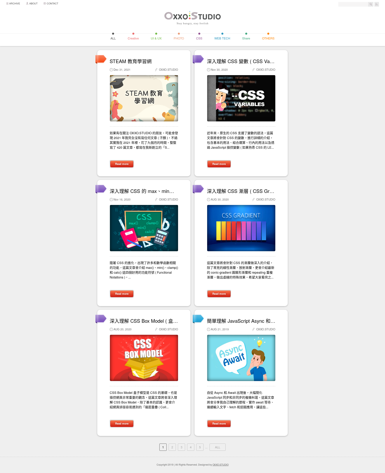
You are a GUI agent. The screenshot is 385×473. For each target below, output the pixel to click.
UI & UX (156, 38)
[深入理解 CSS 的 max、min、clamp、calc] (143, 228)
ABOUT (33, 3)
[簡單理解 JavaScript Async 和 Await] (241, 358)
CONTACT (52, 3)
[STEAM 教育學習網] (143, 98)
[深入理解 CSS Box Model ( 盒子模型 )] (143, 358)
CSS (199, 38)
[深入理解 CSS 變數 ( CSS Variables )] (241, 98)
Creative (133, 38)
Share (246, 38)
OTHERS (268, 38)
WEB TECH (222, 38)
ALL (113, 38)
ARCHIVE (14, 3)
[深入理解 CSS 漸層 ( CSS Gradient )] (241, 228)
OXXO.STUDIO (221, 464)
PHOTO (179, 38)
